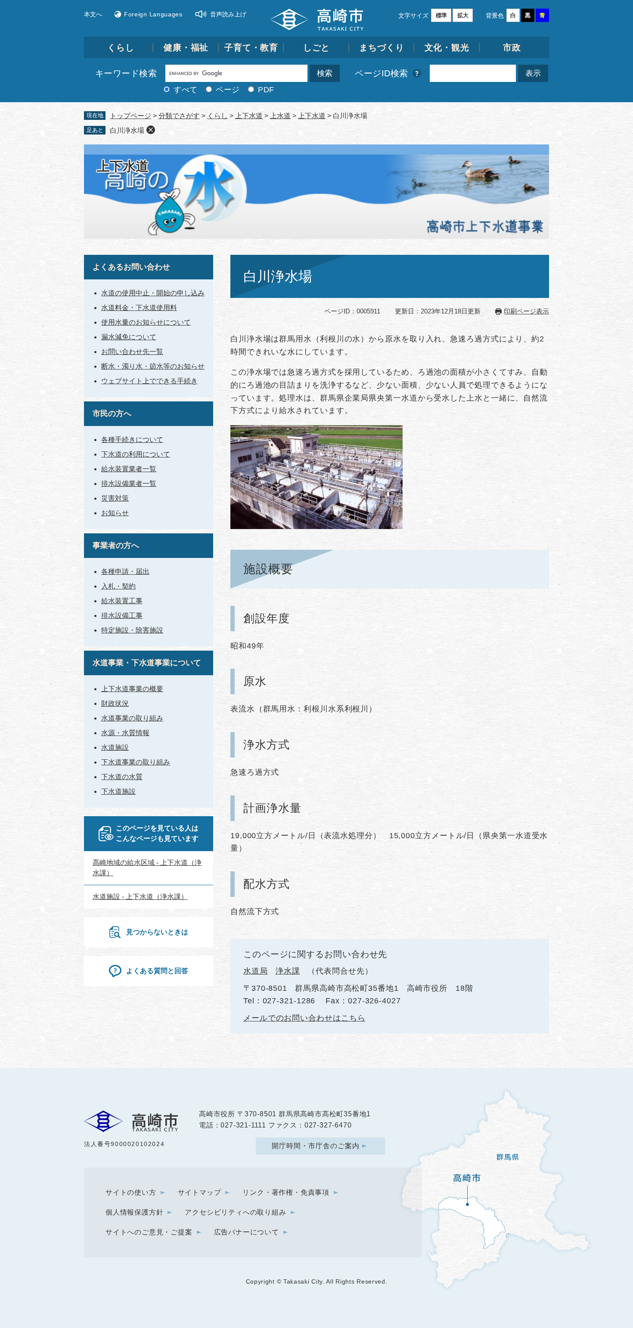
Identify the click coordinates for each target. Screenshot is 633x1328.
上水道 (280, 115)
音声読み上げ (228, 14)
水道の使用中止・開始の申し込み (153, 293)
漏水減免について (128, 337)
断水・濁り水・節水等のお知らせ (153, 366)
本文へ (93, 14)
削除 (150, 129)
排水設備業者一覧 (128, 483)
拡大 (463, 15)
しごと (316, 47)
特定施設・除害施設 (132, 630)
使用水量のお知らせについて (146, 322)
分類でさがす (179, 115)
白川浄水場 (127, 130)
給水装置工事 (122, 600)
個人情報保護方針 (134, 1212)
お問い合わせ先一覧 (132, 351)
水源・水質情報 (125, 732)
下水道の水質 (122, 776)
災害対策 (115, 498)
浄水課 (288, 971)
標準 (441, 15)
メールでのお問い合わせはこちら (304, 1018)
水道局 (255, 971)
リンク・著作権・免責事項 (285, 1192)
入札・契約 (118, 586)
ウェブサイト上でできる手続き (149, 381)
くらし (120, 47)
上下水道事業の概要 (132, 688)
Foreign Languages (153, 14)
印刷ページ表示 (526, 311)
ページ (228, 89)
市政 (512, 47)
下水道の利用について (135, 454)
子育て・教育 (251, 47)
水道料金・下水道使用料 (139, 307)
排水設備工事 (122, 615)
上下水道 (249, 115)
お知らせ (115, 513)
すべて (186, 89)
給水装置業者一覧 (128, 469)
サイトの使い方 (131, 1192)
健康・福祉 (186, 47)
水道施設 (115, 747)
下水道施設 (118, 791)
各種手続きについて (132, 439)
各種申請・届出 (125, 571)
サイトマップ (199, 1192)
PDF (266, 89)
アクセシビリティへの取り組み (235, 1212)
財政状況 (115, 703)
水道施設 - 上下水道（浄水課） (140, 896)
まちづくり (381, 47)
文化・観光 (447, 47)
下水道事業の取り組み (135, 762)
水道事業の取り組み (132, 718)
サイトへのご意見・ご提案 (149, 1232)
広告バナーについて (246, 1232)
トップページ (130, 115)
